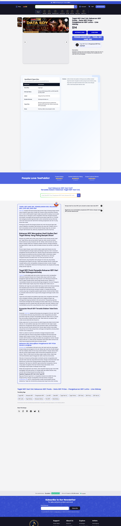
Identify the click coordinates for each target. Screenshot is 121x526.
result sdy (27, 313)
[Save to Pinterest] (31, 411)
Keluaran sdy (22, 347)
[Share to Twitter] (19, 411)
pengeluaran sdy (23, 379)
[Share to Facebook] (23, 411)
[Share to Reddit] (34, 411)
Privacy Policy (57, 511)
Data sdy (21, 210)
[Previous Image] (25, 42)
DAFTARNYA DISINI (79, 32)
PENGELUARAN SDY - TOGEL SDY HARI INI (88, 38)
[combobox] (54, 6)
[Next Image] (66, 42)
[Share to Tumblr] (38, 411)
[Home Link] (25, 6)
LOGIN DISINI (94, 32)
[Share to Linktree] (27, 411)
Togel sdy (21, 275)
